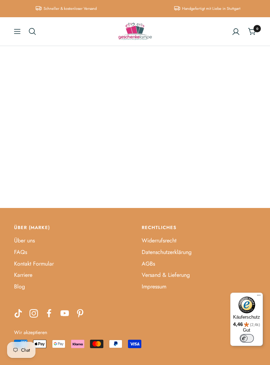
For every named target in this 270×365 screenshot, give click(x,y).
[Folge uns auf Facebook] (49, 313)
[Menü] (259, 297)
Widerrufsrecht (159, 240)
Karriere (23, 275)
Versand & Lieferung (166, 275)
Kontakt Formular (34, 264)
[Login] (235, 31)
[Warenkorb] (252, 31)
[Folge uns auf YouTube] (64, 313)
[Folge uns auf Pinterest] (80, 313)
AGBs (148, 264)
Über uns (24, 240)
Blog (19, 286)
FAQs (20, 252)
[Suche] (32, 31)
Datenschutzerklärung (167, 252)
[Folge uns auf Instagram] (34, 313)
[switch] (247, 338)
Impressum (154, 286)
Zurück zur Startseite (135, 146)
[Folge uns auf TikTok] (18, 313)
